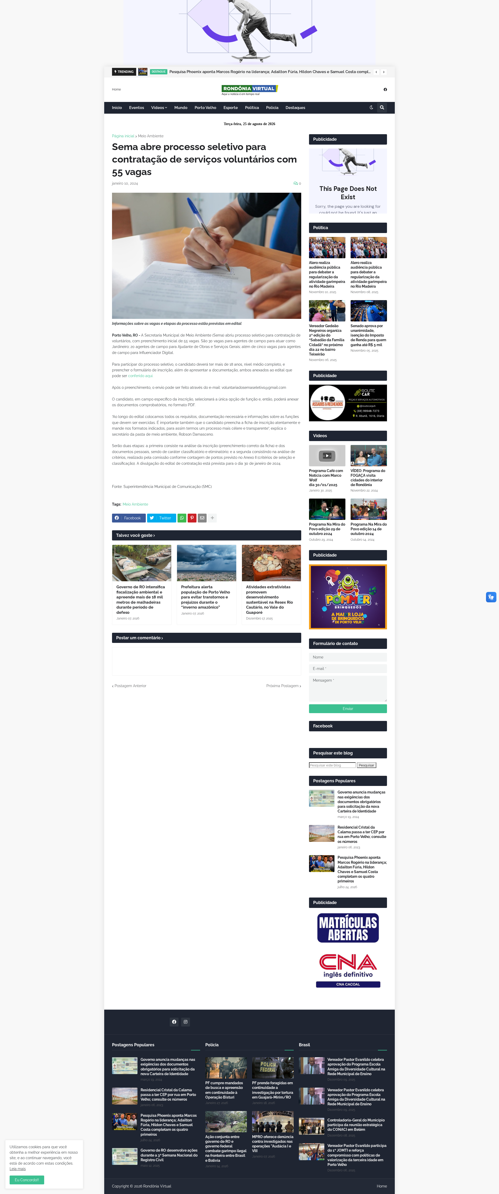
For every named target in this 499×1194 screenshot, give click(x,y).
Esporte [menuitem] (231, 107)
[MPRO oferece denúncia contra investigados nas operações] (273, 1121)
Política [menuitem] (252, 107)
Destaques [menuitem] (295, 107)
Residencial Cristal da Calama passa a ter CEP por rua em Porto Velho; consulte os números (362, 834)
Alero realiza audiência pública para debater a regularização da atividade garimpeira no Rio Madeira (327, 274)
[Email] (202, 518)
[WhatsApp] (182, 518)
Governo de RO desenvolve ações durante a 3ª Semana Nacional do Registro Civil (169, 1155)
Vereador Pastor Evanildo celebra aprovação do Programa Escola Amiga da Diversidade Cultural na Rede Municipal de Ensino (356, 1066)
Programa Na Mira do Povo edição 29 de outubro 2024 (327, 529)
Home (116, 89)
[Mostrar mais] (212, 518)
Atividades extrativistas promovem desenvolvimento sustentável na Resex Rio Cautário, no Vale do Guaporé (269, 600)
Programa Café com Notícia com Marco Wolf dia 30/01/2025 (326, 478)
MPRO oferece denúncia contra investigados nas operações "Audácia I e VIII (272, 1144)
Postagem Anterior (130, 686)
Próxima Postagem (282, 686)
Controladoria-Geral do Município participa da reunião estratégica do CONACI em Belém (356, 1125)
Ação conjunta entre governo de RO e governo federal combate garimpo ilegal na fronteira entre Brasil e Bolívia (225, 1149)
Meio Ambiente (150, 136)
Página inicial (123, 136)
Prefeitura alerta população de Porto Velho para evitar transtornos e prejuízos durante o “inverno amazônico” (205, 597)
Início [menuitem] (117, 107)
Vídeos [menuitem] (157, 107)
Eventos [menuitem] (136, 107)
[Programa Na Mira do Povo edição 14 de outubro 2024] (369, 509)
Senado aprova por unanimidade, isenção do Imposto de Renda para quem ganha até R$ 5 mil (368, 335)
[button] (376, 72)
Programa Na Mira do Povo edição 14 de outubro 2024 (369, 529)
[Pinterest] (192, 518)
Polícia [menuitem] (272, 107)
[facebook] (385, 89)
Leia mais (18, 1169)
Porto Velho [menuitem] (205, 107)
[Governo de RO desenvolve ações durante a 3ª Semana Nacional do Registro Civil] (124, 1156)
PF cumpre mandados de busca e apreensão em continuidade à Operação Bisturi (224, 1090)
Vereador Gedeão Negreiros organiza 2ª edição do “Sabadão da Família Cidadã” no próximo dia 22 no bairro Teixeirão (326, 340)
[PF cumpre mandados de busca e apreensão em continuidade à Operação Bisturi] (226, 1068)
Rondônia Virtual (157, 1186)
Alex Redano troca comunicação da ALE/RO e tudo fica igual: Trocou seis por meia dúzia (252, 71)
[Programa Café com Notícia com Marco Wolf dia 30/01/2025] (327, 455)
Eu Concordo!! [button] (27, 1180)
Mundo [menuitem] (180, 107)
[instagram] (185, 1022)
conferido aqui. (140, 376)
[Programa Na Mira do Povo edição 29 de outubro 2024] (327, 509)
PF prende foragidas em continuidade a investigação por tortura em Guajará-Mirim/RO (272, 1090)
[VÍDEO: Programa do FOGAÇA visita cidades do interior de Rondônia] (369, 455)
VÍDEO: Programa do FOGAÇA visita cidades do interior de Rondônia (368, 478)
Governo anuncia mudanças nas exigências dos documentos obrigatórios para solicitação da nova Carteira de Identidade (361, 801)
